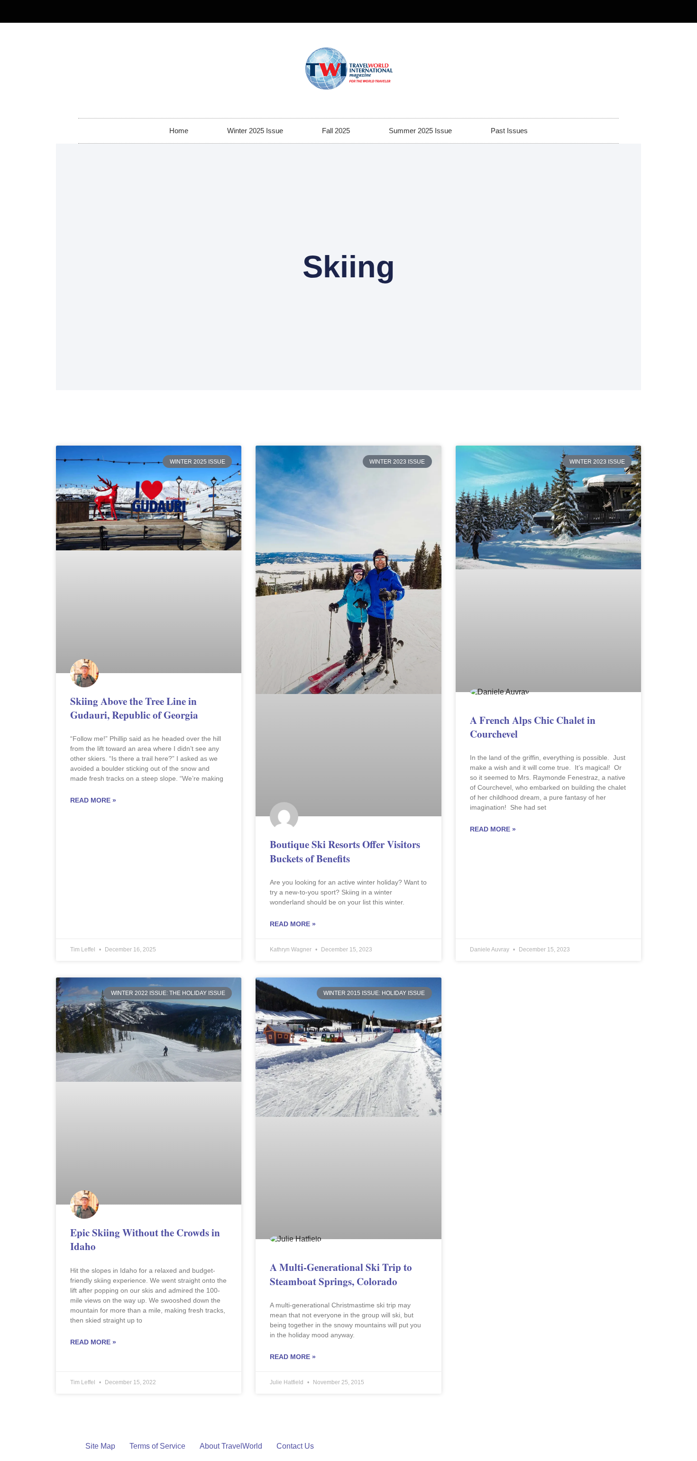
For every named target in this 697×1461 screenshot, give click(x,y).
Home (178, 131)
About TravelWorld (231, 1446)
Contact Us (295, 1446)
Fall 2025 (336, 131)
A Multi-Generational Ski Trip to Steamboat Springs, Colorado (341, 1274)
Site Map (100, 1446)
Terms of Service (157, 1446)
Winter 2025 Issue (255, 131)
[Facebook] (591, 11)
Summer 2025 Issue (420, 131)
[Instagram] (607, 11)
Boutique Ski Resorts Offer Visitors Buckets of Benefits (345, 851)
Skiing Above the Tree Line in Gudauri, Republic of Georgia (134, 708)
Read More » (93, 800)
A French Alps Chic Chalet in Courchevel (533, 727)
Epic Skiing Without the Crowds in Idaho (145, 1239)
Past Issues (509, 131)
